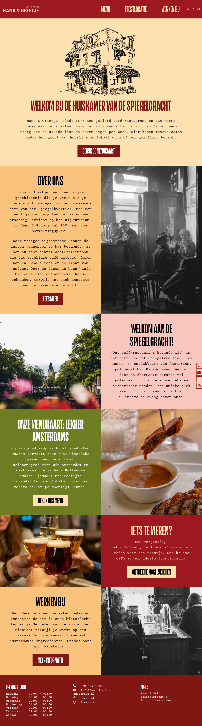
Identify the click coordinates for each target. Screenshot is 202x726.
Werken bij (171, 9)
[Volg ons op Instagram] (199, 386)
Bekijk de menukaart (99, 151)
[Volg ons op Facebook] (199, 379)
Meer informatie (50, 660)
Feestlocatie (136, 9)
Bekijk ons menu (50, 500)
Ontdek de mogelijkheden (151, 572)
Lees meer (50, 298)
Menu (105, 9)
